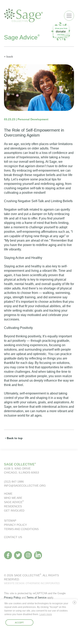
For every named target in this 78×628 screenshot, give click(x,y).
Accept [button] (19, 622)
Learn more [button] (45, 614)
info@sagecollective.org (25, 485)
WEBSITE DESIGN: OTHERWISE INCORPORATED (32, 583)
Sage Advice (14, 502)
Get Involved (14, 510)
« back (8, 56)
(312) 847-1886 (14, 481)
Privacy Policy (15, 524)
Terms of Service (36, 597)
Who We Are (13, 497)
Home (8, 493)
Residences (13, 506)
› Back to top (14, 438)
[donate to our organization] (61, 31)
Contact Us (13, 537)
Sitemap (10, 520)
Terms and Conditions (21, 529)
